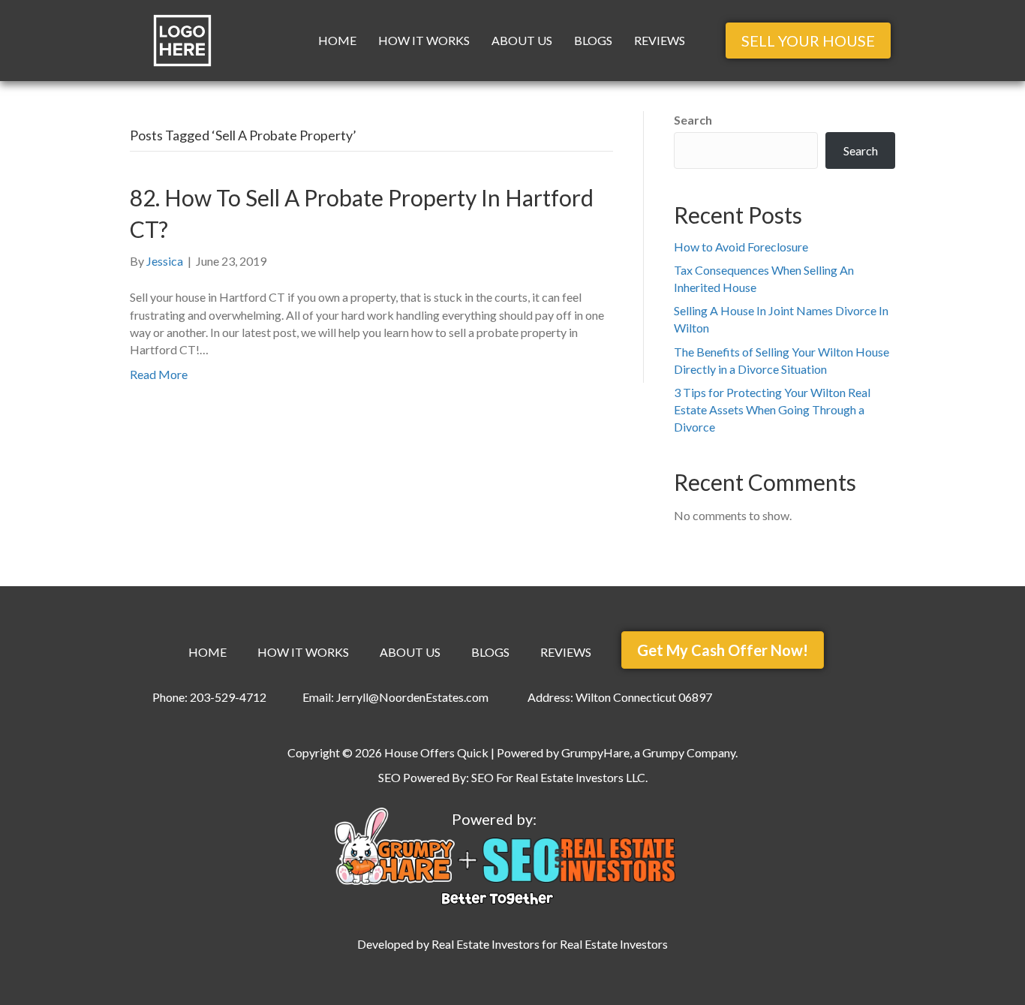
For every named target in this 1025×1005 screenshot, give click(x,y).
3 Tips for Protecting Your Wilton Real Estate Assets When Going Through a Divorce (772, 409)
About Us (521, 40)
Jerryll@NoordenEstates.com (412, 697)
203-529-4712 (228, 697)
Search (693, 120)
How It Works (424, 40)
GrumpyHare (595, 752)
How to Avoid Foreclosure (741, 246)
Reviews (659, 40)
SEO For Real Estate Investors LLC (558, 777)
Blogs (593, 40)
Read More (159, 374)
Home (337, 40)
